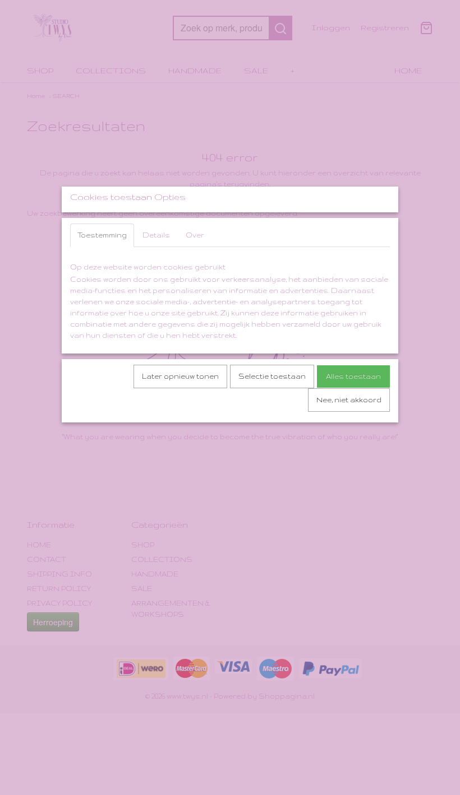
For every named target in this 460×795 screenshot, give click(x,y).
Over (195, 235)
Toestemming (102, 235)
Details (156, 235)
